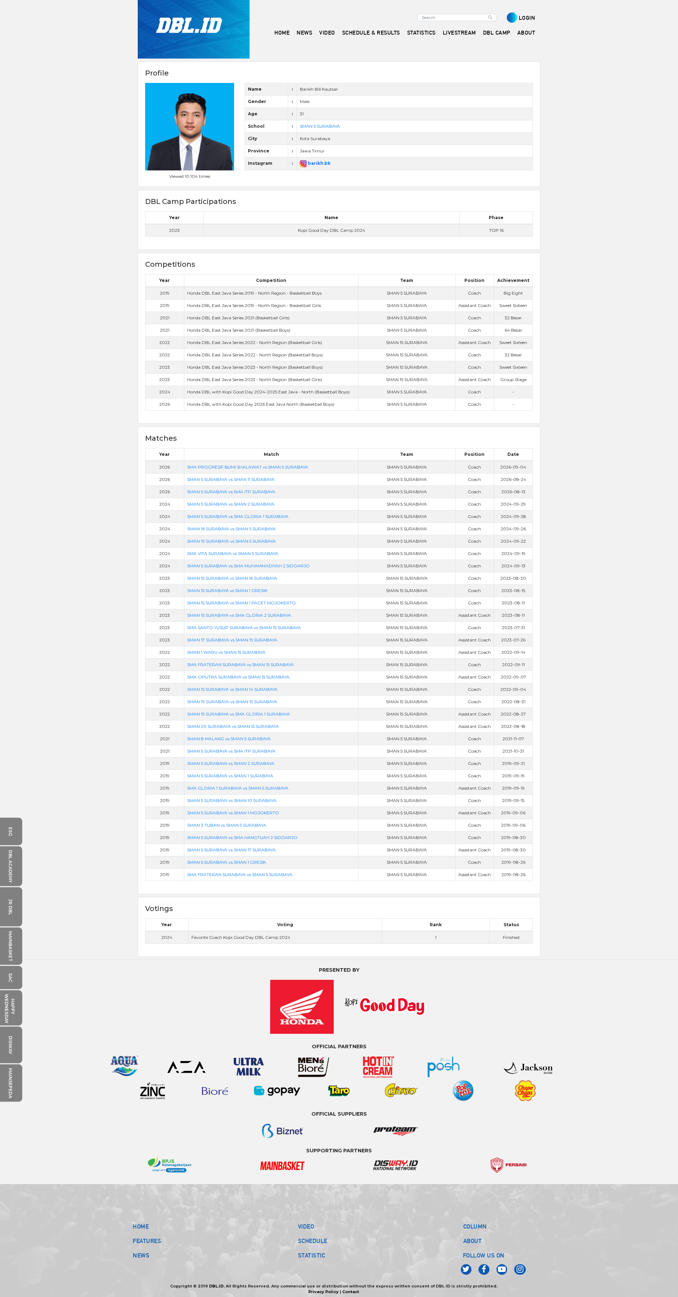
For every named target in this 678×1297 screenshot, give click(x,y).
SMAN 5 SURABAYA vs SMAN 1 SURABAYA (230, 775)
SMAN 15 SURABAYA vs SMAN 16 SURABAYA (232, 578)
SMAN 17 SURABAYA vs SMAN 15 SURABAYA (232, 640)
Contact (350, 1291)
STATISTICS (421, 32)
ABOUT (472, 1240)
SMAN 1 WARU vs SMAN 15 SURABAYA (226, 652)
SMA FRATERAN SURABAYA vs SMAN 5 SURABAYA (239, 874)
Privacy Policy (323, 1291)
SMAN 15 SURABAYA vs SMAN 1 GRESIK (227, 590)
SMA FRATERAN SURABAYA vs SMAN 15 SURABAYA (240, 664)
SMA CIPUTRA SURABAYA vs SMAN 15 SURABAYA (238, 677)
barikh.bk (319, 163)
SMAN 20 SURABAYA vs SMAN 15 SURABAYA (233, 726)
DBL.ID (216, 1286)
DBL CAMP (496, 32)
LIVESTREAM (459, 32)
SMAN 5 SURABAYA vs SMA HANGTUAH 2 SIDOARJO (242, 837)
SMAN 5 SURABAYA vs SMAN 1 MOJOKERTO (233, 812)
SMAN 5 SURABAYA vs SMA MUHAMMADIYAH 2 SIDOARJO (248, 565)
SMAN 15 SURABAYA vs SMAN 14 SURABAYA (232, 689)
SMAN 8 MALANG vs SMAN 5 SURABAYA (229, 738)
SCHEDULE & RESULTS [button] (371, 32)
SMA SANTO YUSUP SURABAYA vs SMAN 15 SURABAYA (244, 627)
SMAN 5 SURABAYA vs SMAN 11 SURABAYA (231, 479)
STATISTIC (311, 1255)
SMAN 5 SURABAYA (320, 126)
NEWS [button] (304, 32)
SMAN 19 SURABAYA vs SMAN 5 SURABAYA (231, 541)
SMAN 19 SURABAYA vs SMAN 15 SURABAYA (232, 701)
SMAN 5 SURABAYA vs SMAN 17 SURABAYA (231, 849)
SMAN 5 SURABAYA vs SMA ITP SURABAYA (231, 491)
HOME (282, 32)
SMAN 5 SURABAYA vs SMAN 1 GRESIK (226, 862)
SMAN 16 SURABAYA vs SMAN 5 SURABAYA (231, 528)
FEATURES (147, 1240)
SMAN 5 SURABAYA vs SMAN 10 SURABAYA (231, 800)
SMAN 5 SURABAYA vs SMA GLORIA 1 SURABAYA (238, 516)
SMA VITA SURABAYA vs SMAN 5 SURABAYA (232, 553)
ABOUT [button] (526, 32)
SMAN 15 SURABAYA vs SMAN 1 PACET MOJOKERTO (241, 602)
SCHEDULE (312, 1240)
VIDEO (327, 32)
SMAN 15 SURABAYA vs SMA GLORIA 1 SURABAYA (238, 714)
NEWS (141, 1255)
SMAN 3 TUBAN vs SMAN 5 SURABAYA (226, 825)
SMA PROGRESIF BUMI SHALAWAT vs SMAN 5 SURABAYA (247, 467)
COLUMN (475, 1226)
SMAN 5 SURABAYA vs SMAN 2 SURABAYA (230, 504)
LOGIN (527, 17)
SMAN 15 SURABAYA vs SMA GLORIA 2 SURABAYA (239, 615)
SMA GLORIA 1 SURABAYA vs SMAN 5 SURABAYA (238, 788)
